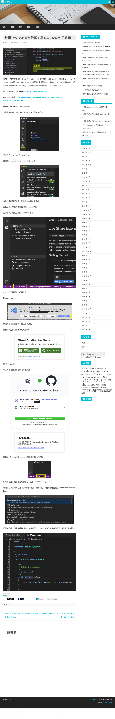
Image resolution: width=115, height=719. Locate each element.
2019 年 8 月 (86, 260)
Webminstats (84, 389)
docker (98, 371)
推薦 (12, 27)
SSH (98, 385)
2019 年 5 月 (86, 268)
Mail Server (87, 379)
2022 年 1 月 (86, 185)
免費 (90, 391)
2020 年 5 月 (86, 231)
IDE (82, 377)
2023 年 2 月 (86, 161)
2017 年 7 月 (86, 317)
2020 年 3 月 (86, 239)
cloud (84, 370)
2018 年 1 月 (86, 305)
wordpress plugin (107, 389)
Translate (98, 357)
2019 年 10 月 (86, 251)
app (98, 368)
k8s (90, 377)
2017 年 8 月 (86, 313)
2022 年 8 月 (86, 173)
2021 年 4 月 (86, 198)
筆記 (37, 27)
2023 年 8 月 (86, 152)
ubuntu (84, 387)
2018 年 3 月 (86, 301)
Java (87, 377)
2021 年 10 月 (86, 189)
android (84, 368)
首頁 (4, 27)
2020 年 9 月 (86, 214)
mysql (95, 379)
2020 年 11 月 (86, 206)
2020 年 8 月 (86, 218)
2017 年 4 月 (86, 330)
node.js (108, 379)
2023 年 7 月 (86, 156)
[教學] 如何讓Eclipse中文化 (91, 42)
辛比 (6, 42)
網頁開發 (103, 391)
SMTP (94, 385)
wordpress (98, 389)
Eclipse (104, 371)
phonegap (107, 382)
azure (103, 368)
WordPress (108, 702)
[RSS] (109, 2)
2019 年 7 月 (86, 264)
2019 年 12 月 (86, 247)
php (83, 384)
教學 (20, 27)
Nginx (102, 379)
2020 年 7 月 (86, 222)
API (95, 368)
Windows (91, 389)
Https (102, 374)
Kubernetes (96, 377)
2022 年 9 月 (86, 169)
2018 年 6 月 (86, 288)
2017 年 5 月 (86, 325)
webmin (105, 387)
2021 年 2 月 (86, 202)
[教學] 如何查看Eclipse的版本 (92, 86)
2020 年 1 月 (86, 243)
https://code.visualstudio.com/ (36, 91)
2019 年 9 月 (86, 255)
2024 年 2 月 (86, 148)
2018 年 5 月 (86, 293)
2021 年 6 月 (86, 193)
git (92, 374)
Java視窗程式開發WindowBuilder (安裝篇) (96, 46)
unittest (91, 387)
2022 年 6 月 (86, 177)
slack (89, 385)
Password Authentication (95, 382)
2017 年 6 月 (86, 321)
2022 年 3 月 (86, 181)
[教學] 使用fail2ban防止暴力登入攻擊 (95, 94)
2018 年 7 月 (86, 284)
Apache (90, 368)
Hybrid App (108, 374)
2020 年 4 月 (86, 235)
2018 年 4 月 (86, 297)
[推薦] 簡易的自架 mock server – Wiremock (96, 121)
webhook (98, 387)
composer (91, 371)
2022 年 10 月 (86, 165)
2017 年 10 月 (86, 309)
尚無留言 (25, 42)
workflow (84, 391)
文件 (98, 391)
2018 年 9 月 (86, 280)
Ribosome (93, 699)
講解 (28, 27)
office (83, 381)
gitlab (96, 373)
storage (104, 384)
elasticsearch (85, 374)
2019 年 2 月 (86, 272)
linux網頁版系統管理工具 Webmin (93, 90)
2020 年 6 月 (86, 227)
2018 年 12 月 (86, 276)
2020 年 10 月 (86, 210)
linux (104, 376)
